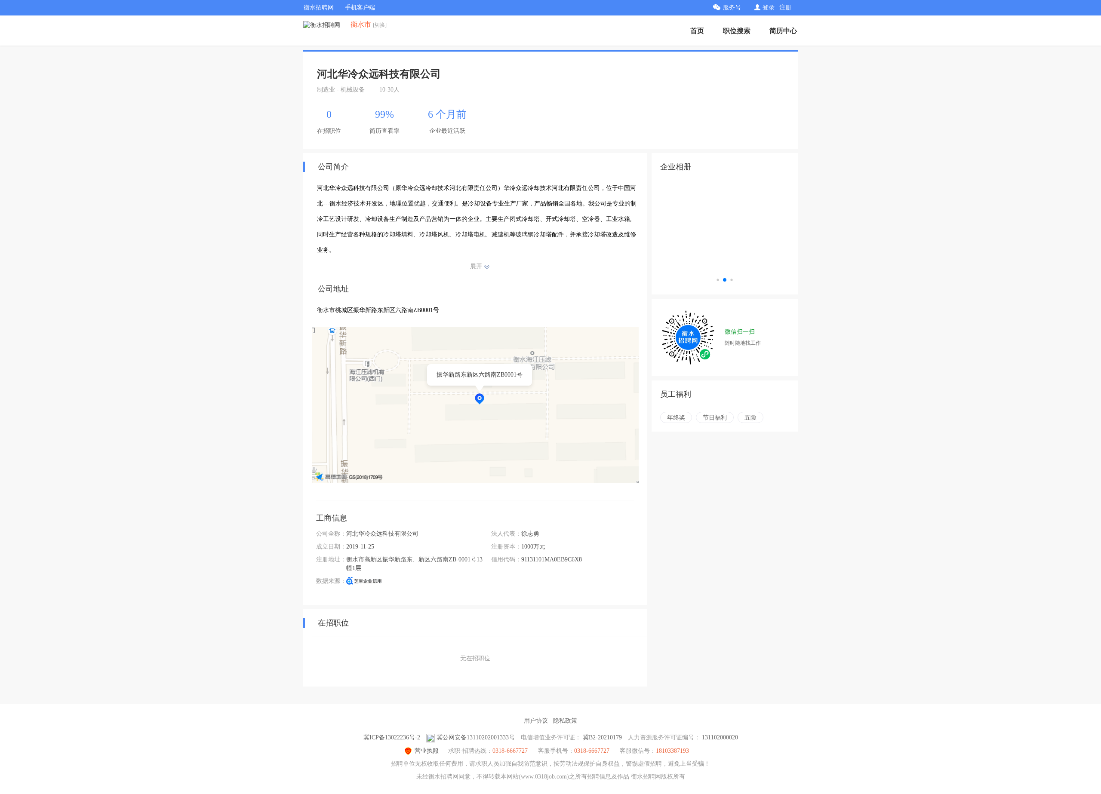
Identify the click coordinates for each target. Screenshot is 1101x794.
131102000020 (720, 737)
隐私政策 (565, 720)
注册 (785, 7)
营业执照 (427, 751)
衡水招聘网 (319, 7)
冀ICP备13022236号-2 (391, 737)
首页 (697, 30)
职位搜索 (736, 30)
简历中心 (783, 30)
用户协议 (536, 720)
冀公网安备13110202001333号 (476, 737)
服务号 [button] (732, 7)
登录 (769, 7)
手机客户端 (360, 7)
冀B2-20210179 (602, 737)
